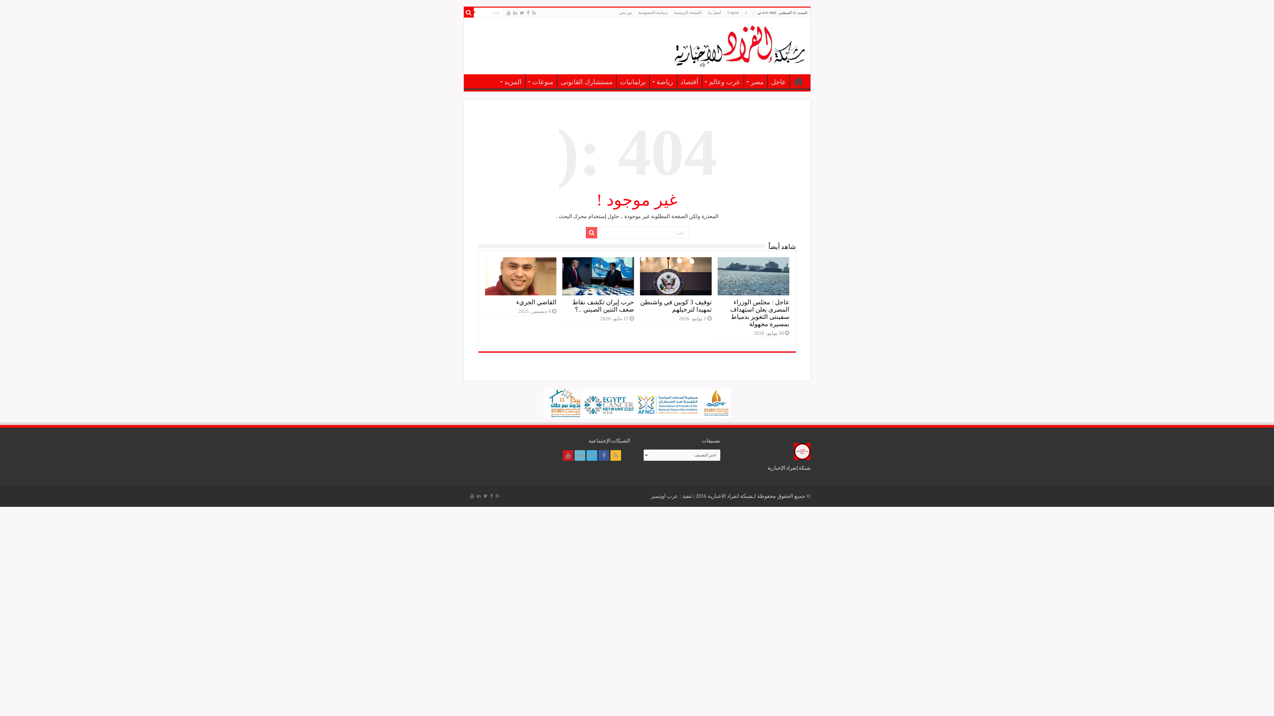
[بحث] (469, 13)
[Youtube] (508, 13)
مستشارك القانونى (587, 82)
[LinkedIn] (515, 13)
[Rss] (533, 13)
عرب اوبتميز (664, 496)
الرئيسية (798, 81)
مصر (757, 82)
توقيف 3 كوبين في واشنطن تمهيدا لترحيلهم (676, 306)
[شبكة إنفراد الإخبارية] (739, 45)
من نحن (625, 12)
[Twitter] (522, 13)
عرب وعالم (724, 82)
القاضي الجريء (536, 302)
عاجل (778, 82)
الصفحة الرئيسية (687, 12)
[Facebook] (528, 13)
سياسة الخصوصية (653, 12)
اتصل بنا (714, 12)
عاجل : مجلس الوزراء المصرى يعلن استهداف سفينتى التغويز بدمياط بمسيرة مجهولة (759, 313)
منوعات (542, 82)
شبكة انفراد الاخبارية (730, 496)
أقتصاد (689, 82)
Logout (733, 12)
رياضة (665, 82)
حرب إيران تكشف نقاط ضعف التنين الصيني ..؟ (603, 306)
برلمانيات (633, 82)
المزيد (513, 82)
